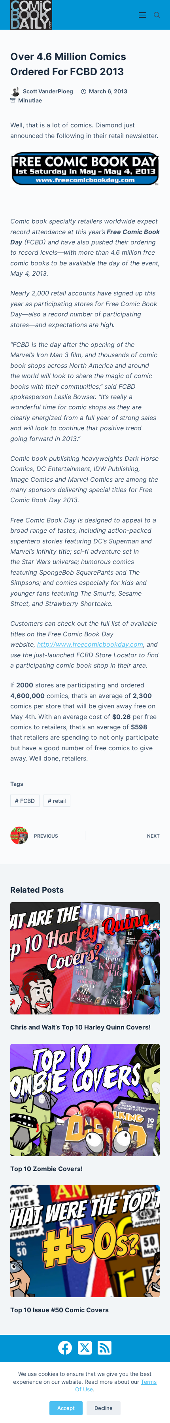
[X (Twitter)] (85, 1348)
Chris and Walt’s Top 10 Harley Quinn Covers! (80, 1027)
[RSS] (104, 1348)
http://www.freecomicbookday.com (90, 644)
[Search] (157, 15)
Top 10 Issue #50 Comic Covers (59, 1310)
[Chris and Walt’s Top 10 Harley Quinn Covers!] (85, 958)
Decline (103, 1408)
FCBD (25, 800)
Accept (66, 1408)
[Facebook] (65, 1348)
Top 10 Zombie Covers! (46, 1169)
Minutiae (30, 100)
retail (57, 800)
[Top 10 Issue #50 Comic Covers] (85, 1241)
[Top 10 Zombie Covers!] (85, 1100)
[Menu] (142, 15)
